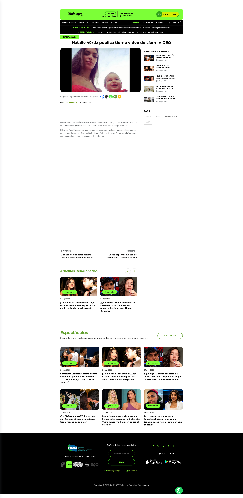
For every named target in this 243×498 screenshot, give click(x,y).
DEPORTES (95, 23)
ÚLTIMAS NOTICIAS (69, 23)
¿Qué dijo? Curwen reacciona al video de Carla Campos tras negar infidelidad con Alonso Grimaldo (162, 377)
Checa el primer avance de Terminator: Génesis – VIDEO (122, 256)
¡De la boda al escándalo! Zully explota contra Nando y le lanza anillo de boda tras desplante (119, 377)
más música (170, 336)
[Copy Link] (119, 96)
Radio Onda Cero (70, 102)
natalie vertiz (171, 116)
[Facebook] (102, 96)
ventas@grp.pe (113, 471)
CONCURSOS (135, 23)
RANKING (159, 23)
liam (148, 122)
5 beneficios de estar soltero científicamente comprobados (77, 256)
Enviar (121, 462)
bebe (158, 116)
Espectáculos (69, 37)
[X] (106, 96)
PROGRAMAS (148, 23)
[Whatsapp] (111, 96)
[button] (128, 271)
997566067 (133, 471)
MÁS (113, 23)
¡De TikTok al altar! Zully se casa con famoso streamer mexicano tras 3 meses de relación (118, 305)
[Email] (115, 96)
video (148, 116)
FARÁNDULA (83, 23)
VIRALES (105, 23)
